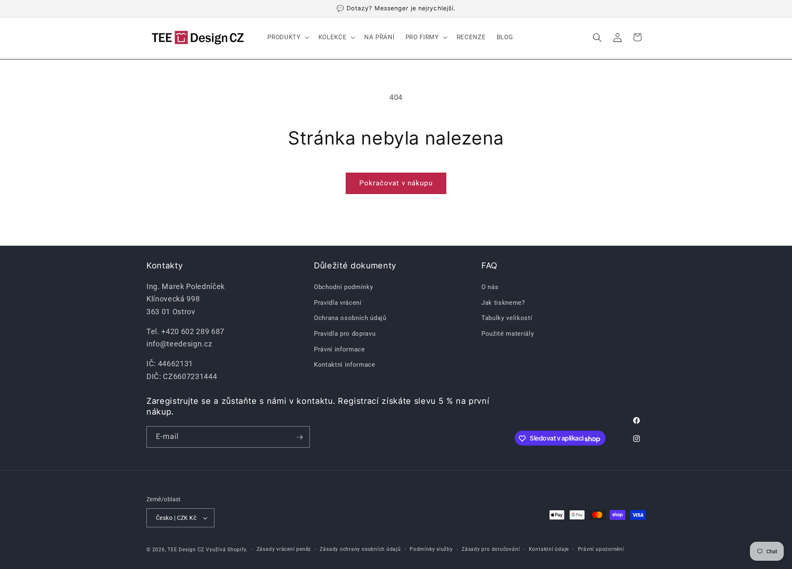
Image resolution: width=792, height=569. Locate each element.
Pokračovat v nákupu (396, 183)
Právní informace (339, 349)
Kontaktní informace (344, 364)
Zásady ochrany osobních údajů (360, 549)
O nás (489, 286)
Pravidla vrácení (338, 302)
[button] (287, 37)
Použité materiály (507, 333)
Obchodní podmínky (343, 286)
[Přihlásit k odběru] (299, 437)
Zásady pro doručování (491, 549)
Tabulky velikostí (506, 318)
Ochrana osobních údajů (350, 318)
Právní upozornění (601, 549)
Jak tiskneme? (503, 302)
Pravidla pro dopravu (344, 333)
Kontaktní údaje (549, 549)
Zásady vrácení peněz (284, 549)
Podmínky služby (431, 549)
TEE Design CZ (185, 549)
